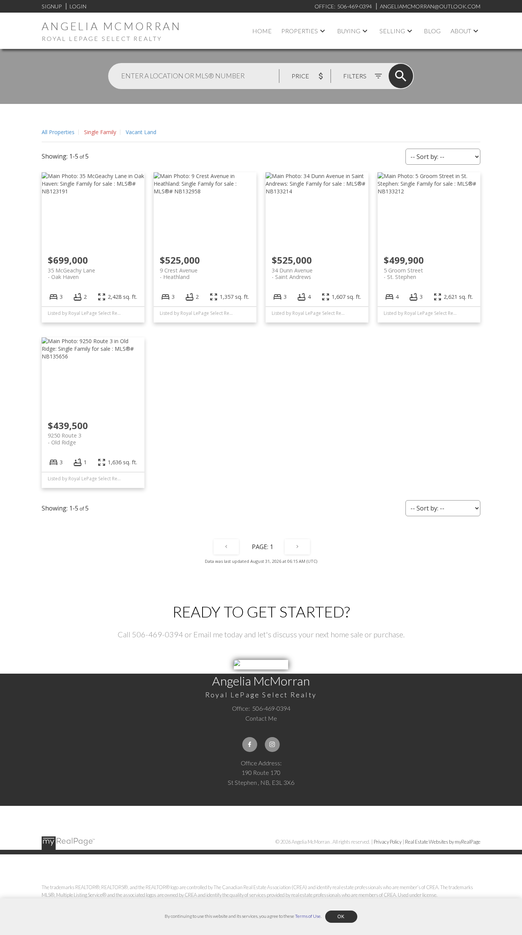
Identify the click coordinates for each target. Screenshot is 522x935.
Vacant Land (141, 132)
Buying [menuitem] (348, 30)
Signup (52, 6)
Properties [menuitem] (299, 30)
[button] (249, 744)
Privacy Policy (388, 842)
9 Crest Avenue (179, 273)
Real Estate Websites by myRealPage (442, 842)
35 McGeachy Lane (71, 273)
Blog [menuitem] (432, 30)
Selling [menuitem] (392, 30)
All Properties (58, 132)
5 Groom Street (403, 273)
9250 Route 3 (64, 439)
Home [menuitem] (262, 30)
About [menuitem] (461, 30)
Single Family (100, 132)
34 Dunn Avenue (292, 273)
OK (341, 916)
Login (78, 6)
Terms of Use (308, 916)
